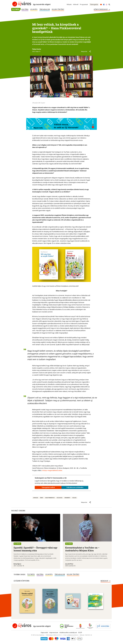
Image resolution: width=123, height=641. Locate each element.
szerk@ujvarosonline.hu (72, 635)
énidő (41, 497)
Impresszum (53, 632)
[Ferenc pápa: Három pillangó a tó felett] (95, 601)
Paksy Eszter (36, 49)
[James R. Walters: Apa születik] (50, 601)
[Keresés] (109, 4)
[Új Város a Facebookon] (104, 4)
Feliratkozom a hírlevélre (75, 487)
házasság (59, 497)
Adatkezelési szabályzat (68, 632)
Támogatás (94, 4)
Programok (84, 4)
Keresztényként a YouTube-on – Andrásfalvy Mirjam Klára (82, 549)
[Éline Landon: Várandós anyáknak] (27, 601)
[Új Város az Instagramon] (106, 4)
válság (74, 497)
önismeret (67, 497)
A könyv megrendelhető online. (52, 470)
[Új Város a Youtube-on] (101, 4)
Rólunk (69, 4)
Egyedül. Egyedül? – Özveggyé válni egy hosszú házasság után (35, 549)
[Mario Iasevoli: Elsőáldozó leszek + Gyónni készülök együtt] (72, 600)
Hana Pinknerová (50, 497)
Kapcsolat (44, 632)
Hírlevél (75, 4)
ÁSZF (80, 632)
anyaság (35, 497)
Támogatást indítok (48, 487)
